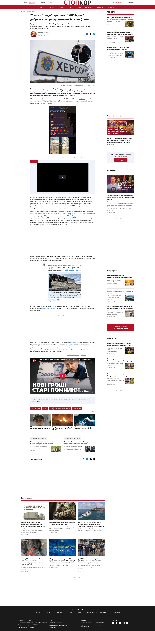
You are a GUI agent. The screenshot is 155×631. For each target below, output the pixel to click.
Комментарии (38, 459)
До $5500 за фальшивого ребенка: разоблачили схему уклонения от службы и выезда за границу (89, 561)
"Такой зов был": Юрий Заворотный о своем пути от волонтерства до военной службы (120, 197)
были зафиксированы (48, 309)
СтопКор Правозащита (55, 623)
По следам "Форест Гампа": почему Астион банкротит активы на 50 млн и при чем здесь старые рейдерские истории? (120, 347)
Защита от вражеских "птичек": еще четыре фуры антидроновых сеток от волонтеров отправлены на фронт (119, 140)
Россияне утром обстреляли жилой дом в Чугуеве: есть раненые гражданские (44, 443)
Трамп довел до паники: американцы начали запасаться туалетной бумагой (120, 307)
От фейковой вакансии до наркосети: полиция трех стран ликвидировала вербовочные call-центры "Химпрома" (120, 34)
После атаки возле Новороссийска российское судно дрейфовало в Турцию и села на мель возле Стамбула (91, 524)
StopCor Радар (100, 7)
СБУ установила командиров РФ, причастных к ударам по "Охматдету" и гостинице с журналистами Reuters (62, 561)
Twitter (88, 400)
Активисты (52, 627)
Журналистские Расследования (58, 625)
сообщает (82, 99)
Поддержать (118, 2)
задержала (73, 343)
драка (51, 408)
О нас (50, 620)
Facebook (83, 355)
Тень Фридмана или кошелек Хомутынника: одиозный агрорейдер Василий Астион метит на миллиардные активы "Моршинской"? (120, 362)
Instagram (34, 401)
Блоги (71, 7)
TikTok (39, 401)
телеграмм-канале (73, 355)
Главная (23, 11)
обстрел (45, 408)
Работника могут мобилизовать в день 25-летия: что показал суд (62, 523)
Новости (62, 7)
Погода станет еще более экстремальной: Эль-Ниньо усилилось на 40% (120, 278)
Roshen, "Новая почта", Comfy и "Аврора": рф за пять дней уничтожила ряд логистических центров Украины (31, 562)
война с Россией (76, 408)
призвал (69, 256)
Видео (52, 7)
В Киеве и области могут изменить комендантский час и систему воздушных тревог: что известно (118, 49)
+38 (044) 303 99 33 (121, 329)
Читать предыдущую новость (38, 438)
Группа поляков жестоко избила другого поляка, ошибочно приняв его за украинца (120, 293)
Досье (79, 7)
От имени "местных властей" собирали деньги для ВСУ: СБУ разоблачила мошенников (77, 444)
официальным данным (76, 214)
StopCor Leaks (88, 7)
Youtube (84, 400)
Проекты (42, 7)
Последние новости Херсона (62, 408)
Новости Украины (30, 11)
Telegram (73, 400)
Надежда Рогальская (43, 32)
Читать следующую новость (72, 438)
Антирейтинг (111, 7)
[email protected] (32, 627)
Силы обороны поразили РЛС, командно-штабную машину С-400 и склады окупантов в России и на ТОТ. (33, 524)
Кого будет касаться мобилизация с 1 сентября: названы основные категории (120, 18)
